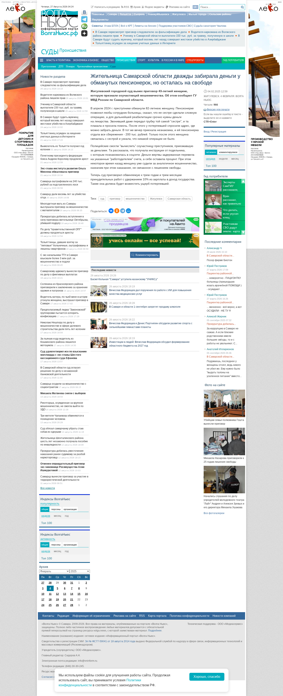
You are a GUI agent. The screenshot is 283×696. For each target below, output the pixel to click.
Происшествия (72, 50)
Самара (112, 14)
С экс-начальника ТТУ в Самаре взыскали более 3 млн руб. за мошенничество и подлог (59, 258)
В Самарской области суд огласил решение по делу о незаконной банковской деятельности (60, 371)
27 (42, 582)
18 (50, 599)
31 (71, 582)
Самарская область (179, 198)
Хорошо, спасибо (207, 676)
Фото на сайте (215, 385)
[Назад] (243, 181)
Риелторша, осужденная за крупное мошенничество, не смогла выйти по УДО (61, 406)
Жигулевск (179, 14)
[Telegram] (122, 210)
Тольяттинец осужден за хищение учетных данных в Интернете (135, 43)
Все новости (47, 488)
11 (50, 593)
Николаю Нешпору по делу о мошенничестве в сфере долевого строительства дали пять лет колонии (62, 326)
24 (42, 605)
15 (78, 593)
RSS (126, 7)
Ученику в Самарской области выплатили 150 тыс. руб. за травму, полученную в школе (179, 35)
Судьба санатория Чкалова (210, 25)
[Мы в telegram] (84, 19)
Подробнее (155, 630)
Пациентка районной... (220, 273)
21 (71, 599)
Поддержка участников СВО (175, 25)
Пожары (70, 66)
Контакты (48, 615)
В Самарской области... (220, 255)
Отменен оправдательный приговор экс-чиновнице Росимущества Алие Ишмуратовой (62, 467)
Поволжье (98, 14)
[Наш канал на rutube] (84, 26)
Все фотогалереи (214, 513)
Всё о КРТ (126, 25)
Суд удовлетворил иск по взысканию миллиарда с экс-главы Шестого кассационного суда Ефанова (63, 355)
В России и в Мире (173, 60)
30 (64, 582)
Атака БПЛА (111, 25)
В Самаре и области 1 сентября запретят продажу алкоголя (144, 306)
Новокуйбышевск (158, 14)
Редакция (63, 615)
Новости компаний (224, 615)
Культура (153, 60)
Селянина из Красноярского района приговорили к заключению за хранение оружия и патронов (64, 287)
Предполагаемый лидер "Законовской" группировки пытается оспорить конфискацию (63, 313)
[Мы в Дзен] (84, 33)
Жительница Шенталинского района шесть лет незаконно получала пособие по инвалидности (64, 441)
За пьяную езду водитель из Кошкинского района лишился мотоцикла (58, 342)
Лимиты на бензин (145, 25)
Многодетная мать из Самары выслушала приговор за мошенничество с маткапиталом (64, 207)
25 (50, 605)
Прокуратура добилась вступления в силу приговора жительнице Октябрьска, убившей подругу (64, 220)
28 (50, 582)
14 (71, 593)
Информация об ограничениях (91, 615)
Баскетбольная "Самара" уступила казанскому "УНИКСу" (124, 279)
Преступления (48, 66)
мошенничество (135, 198)
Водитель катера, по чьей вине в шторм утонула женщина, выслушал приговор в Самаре (64, 300)
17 (42, 599)
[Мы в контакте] (84, 12)
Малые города (197, 14)
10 (42, 593)
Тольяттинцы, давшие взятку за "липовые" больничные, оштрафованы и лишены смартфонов (64, 245)
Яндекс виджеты (154, 7)
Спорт (141, 60)
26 (57, 605)
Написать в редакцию (107, 7)
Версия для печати (218, 109)
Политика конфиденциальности (189, 615)
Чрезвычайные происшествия (92, 66)
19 (57, 599)
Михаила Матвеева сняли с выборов (63, 393)
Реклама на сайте (179, 7)
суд (102, 198)
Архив (136, 7)
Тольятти (125, 14)
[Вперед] (243, 232)
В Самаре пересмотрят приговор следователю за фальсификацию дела (141, 32)
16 (86, 593)
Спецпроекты (195, 60)
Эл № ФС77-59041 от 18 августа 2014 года (110, 641)
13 (64, 593)
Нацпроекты (100, 19)
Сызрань (139, 14)
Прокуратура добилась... (221, 324)
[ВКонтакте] (111, 210)
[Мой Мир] (128, 210)
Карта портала (157, 615)
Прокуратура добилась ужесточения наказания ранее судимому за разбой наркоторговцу (62, 454)
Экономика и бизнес (86, 60)
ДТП (60, 66)
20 (64, 599)
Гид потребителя (233, 60)
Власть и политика (58, 60)
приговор (115, 198)
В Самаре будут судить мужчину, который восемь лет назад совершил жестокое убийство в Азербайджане (62, 120)
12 (57, 593)
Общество (107, 60)
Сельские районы (220, 14)
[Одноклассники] (116, 210)
